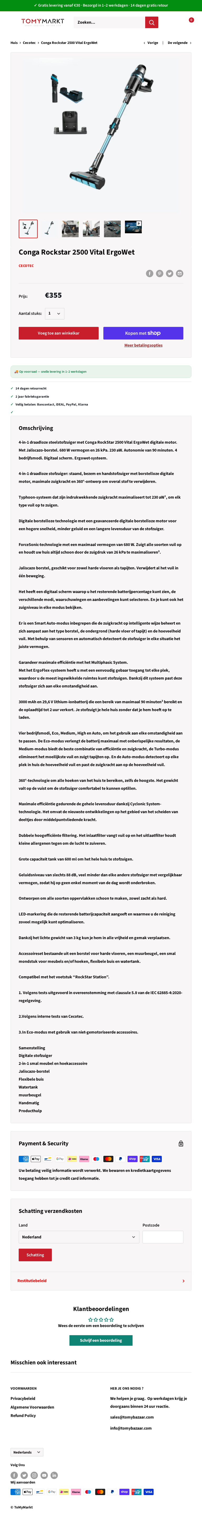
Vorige (153, 42)
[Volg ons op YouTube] (44, 1475)
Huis (14, 42)
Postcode (151, 1225)
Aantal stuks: (30, 313)
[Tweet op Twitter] (169, 273)
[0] (187, 22)
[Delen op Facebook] (149, 273)
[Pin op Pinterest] (159, 273)
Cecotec (29, 42)
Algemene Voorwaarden (32, 1407)
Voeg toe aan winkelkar (58, 333)
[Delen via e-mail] (179, 273)
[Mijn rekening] (170, 22)
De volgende (178, 42)
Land (23, 1225)
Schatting (35, 1255)
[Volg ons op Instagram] (34, 1475)
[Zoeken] (151, 22)
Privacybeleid (23, 1398)
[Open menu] (13, 22)
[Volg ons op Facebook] (14, 1475)
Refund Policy (23, 1416)
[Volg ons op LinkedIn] (54, 1475)
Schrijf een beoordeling (101, 1340)
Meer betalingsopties (143, 345)
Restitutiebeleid (32, 1281)
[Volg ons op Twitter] (24, 1475)
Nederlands (22, 1452)
